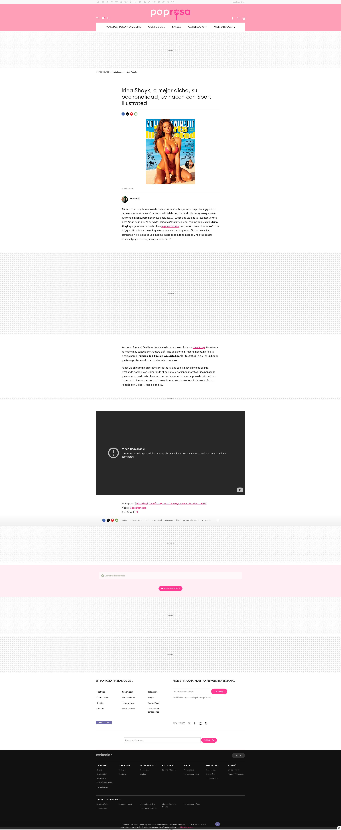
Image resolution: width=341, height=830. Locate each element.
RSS (206, 723)
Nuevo (103, 18)
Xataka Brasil (102, 808)
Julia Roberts (132, 72)
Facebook (232, 18)
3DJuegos (122, 770)
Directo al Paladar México (169, 805)
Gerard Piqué (153, 703)
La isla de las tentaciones (153, 710)
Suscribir (219, 691)
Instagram (244, 18)
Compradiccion (212, 778)
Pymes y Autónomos (236, 774)
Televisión (152, 691)
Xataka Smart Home (104, 782)
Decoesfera (210, 774)
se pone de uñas (170, 226)
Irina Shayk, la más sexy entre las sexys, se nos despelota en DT (171, 503)
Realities (101, 691)
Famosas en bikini (173, 520)
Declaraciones (128, 697)
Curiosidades (102, 697)
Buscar (108, 18)
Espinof (143, 774)
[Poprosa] (170, 13)
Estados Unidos (137, 520)
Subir (236, 755)
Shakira (100, 703)
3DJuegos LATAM (125, 804)
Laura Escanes (128, 708)
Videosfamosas (138, 507)
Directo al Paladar (169, 770)
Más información (186, 827)
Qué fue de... (156, 26)
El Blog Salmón (233, 770)
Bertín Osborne (118, 72)
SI (137, 512)
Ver (172, 588)
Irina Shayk (199, 347)
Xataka (99, 770)
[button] (134, 198)
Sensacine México (147, 804)
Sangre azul (127, 691)
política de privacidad (203, 697)
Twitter (238, 18)
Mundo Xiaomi (102, 787)
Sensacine (144, 770)
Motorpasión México (192, 804)
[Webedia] (104, 754)
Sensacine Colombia (148, 808)
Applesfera (101, 778)
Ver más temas (103, 722)
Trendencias (211, 770)
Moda (148, 520)
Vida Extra (122, 774)
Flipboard (131, 114)
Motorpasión (189, 770)
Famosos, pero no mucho (123, 26)
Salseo (176, 26)
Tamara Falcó (128, 703)
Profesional (157, 520)
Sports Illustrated (192, 520)
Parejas (151, 697)
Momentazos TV (224, 26)
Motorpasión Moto (191, 774)
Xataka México (102, 804)
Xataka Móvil (102, 774)
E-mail (135, 114)
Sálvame (100, 708)
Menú (97, 18)
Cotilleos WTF (197, 26)
